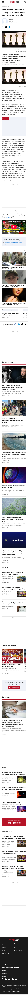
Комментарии (9, 324)
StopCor (11, 19)
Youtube (16, 242)
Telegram (6, 242)
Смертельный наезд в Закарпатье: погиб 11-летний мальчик (12, 573)
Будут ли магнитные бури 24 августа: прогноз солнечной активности (14, 788)
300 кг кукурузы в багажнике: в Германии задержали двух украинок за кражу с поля (13, 775)
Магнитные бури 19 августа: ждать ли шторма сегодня (14, 487)
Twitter (20, 242)
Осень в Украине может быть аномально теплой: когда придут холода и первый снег (12, 804)
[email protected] (16, 991)
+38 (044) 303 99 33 (14, 823)
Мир (8, 6)
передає (7, 217)
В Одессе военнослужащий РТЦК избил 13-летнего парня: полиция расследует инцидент (12, 553)
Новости (4, 947)
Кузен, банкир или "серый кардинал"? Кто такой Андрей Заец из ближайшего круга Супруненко (14, 853)
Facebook (11, 242)
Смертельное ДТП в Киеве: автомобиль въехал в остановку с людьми (12, 421)
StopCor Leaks (7, 832)
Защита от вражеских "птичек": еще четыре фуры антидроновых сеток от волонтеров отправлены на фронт (12, 668)
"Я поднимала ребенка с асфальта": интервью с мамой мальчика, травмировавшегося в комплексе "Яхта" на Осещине (13, 723)
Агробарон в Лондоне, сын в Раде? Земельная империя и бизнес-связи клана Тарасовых (13, 868)
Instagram (5, 244)
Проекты (4, 944)
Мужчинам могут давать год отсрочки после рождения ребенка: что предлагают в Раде (14, 604)
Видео (15, 944)
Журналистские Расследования (10, 967)
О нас (3, 961)
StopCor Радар (5, 954)
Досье (3, 950)
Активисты (4, 970)
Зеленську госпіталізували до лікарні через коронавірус (10, 315)
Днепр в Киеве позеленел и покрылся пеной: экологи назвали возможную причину (14, 454)
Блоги (15, 947)
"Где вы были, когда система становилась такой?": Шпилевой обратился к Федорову (12, 387)
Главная (4, 6)
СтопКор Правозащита (8, 964)
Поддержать (15, 688)
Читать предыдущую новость (9, 310)
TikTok (10, 244)
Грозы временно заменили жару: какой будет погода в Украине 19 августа (12, 519)
